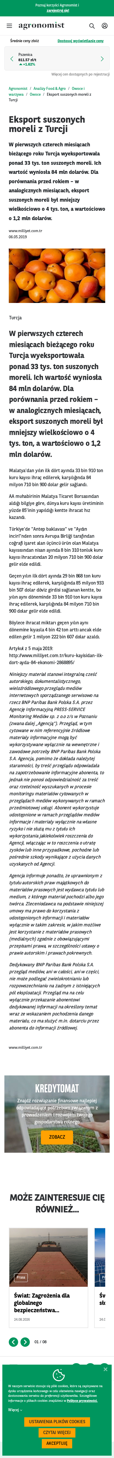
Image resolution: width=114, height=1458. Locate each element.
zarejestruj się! (58, 11)
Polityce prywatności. (82, 1401)
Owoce (35, 95)
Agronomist (18, 89)
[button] (9, 26)
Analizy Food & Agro (50, 89)
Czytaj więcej (57, 1433)
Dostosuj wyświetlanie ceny (81, 41)
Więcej (13, 1410)
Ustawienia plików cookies (57, 1422)
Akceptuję (57, 1444)
